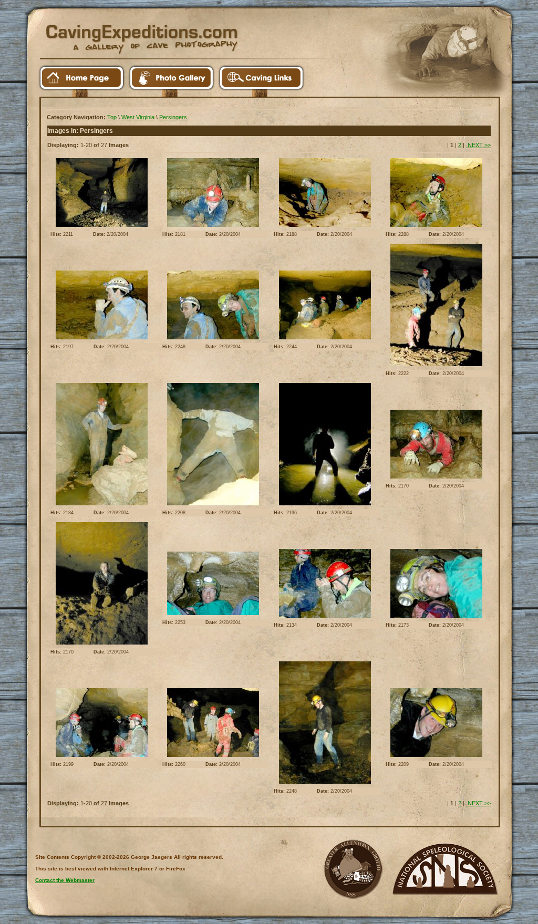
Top (112, 117)
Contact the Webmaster (65, 880)
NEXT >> (478, 145)
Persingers (173, 117)
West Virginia (137, 117)
